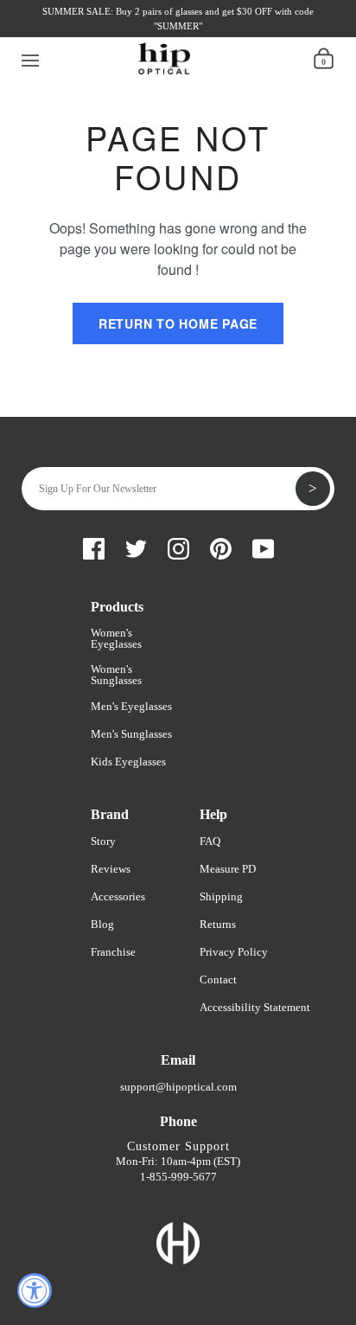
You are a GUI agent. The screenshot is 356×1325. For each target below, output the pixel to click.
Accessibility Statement (255, 1007)
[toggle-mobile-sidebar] (31, 57)
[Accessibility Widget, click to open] (34, 1290)
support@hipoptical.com (178, 1086)
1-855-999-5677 (178, 1176)
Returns (218, 924)
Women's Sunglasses (116, 674)
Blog (102, 924)
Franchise (113, 951)
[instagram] (110, 32)
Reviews (110, 868)
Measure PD (228, 868)
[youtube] (168, 32)
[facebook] (51, 32)
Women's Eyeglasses (116, 638)
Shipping (221, 896)
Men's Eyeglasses (131, 706)
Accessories (118, 896)
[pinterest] (139, 32)
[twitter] (80, 32)
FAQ (210, 841)
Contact (218, 979)
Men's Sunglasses (131, 733)
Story (103, 841)
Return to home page (178, 323)
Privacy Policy (234, 951)
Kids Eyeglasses (128, 761)
